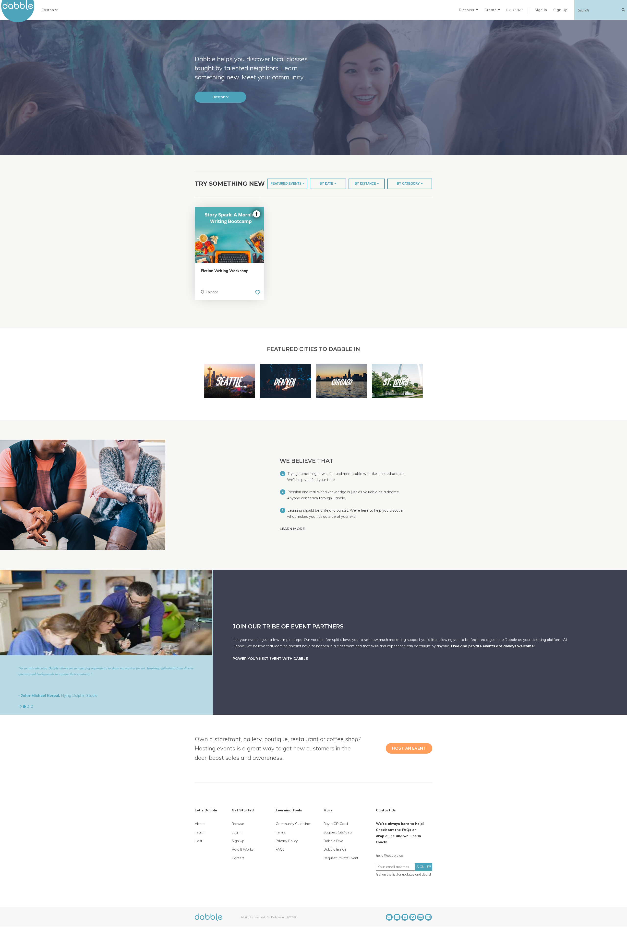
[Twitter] (412, 917)
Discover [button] (467, 10)
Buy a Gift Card (336, 823)
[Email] (389, 917)
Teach (200, 832)
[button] (49, 10)
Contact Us (386, 810)
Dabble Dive (333, 841)
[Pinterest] (428, 917)
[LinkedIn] (420, 917)
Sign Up (561, 10)
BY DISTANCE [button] (366, 183)
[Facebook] (404, 917)
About (200, 823)
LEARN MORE (293, 528)
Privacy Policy (287, 841)
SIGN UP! (424, 867)
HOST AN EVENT (409, 748)
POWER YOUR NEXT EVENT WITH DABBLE (270, 658)
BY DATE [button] (327, 183)
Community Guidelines (294, 823)
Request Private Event (341, 858)
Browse (238, 823)
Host (198, 841)
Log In (236, 832)
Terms (281, 832)
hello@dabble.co (389, 855)
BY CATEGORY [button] (409, 183)
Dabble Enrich (335, 849)
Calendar (514, 10)
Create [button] (491, 10)
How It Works (242, 849)
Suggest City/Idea (338, 832)
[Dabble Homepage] (19, 11)
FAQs (280, 849)
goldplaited (46, 695)
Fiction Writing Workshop (225, 270)
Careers (238, 858)
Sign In (541, 10)
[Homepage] (208, 917)
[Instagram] (397, 917)
